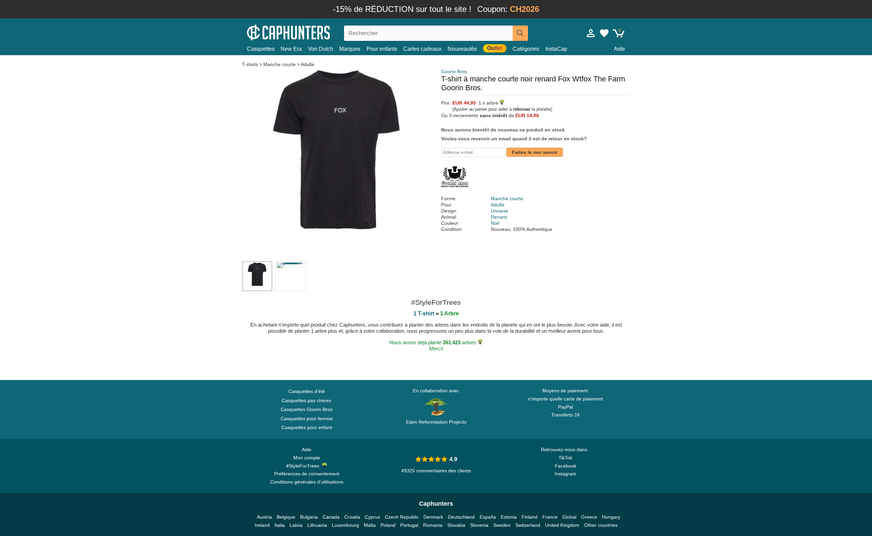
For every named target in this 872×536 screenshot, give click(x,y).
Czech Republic (402, 517)
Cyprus (372, 517)
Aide (619, 49)
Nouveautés (462, 49)
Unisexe (499, 211)
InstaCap (556, 49)
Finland (529, 517)
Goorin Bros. (454, 71)
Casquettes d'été (307, 391)
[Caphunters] (306, 32)
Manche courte (279, 64)
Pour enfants (382, 49)
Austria (264, 517)
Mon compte (306, 457)
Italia (280, 525)
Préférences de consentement (306, 473)
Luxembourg (345, 525)
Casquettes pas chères (306, 400)
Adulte (307, 64)
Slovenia (479, 525)
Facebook (565, 466)
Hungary (611, 517)
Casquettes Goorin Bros (306, 409)
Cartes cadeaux (422, 49)
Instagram (565, 473)
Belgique (286, 517)
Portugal (409, 525)
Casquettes (261, 49)
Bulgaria (309, 517)
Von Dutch (320, 49)
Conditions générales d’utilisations (306, 482)
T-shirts (250, 64)
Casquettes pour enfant (306, 427)
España (488, 517)
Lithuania (317, 525)
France (550, 517)
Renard (499, 217)
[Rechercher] (520, 33)
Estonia (509, 517)
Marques (349, 49)
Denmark (433, 517)
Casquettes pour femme (307, 418)
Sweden (502, 525)
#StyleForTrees (304, 466)
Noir (495, 223)
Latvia (296, 525)
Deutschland (461, 517)
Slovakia (456, 525)
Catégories (526, 49)
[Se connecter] (591, 33)
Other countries (601, 525)
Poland (387, 525)
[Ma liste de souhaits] (604, 33)
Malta (370, 525)
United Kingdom (562, 525)
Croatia (352, 517)
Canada (331, 517)
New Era (291, 49)
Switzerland (527, 525)
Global (569, 517)
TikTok (565, 457)
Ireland (262, 525)
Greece (589, 517)
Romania (432, 525)
